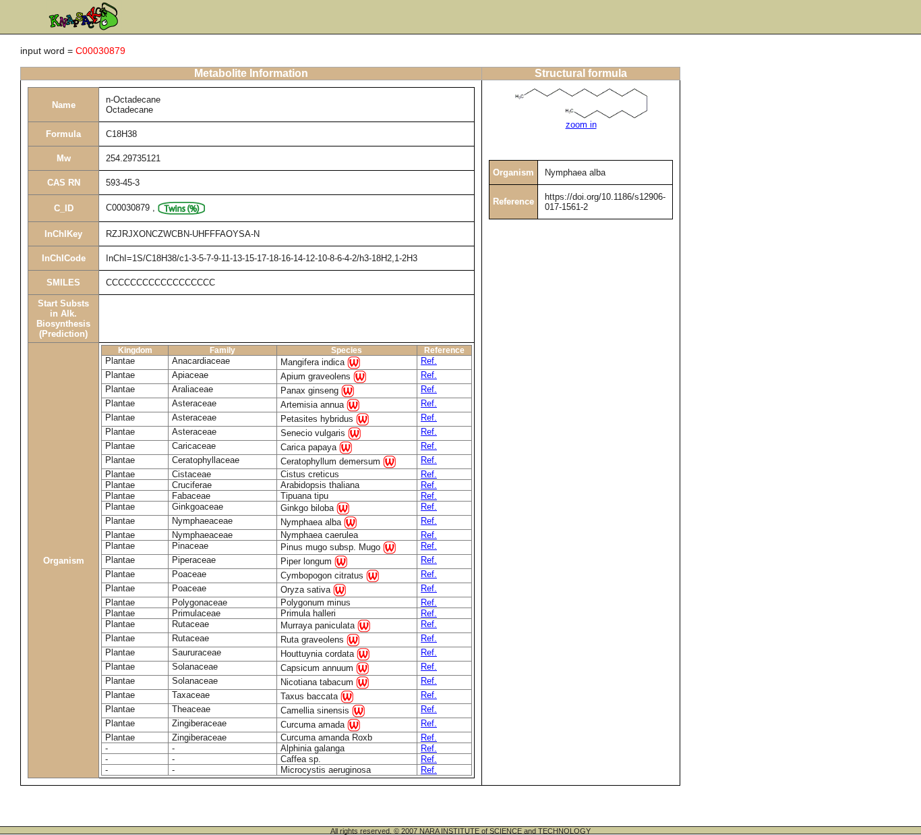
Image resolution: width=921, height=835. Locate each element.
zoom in (581, 124)
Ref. (429, 361)
